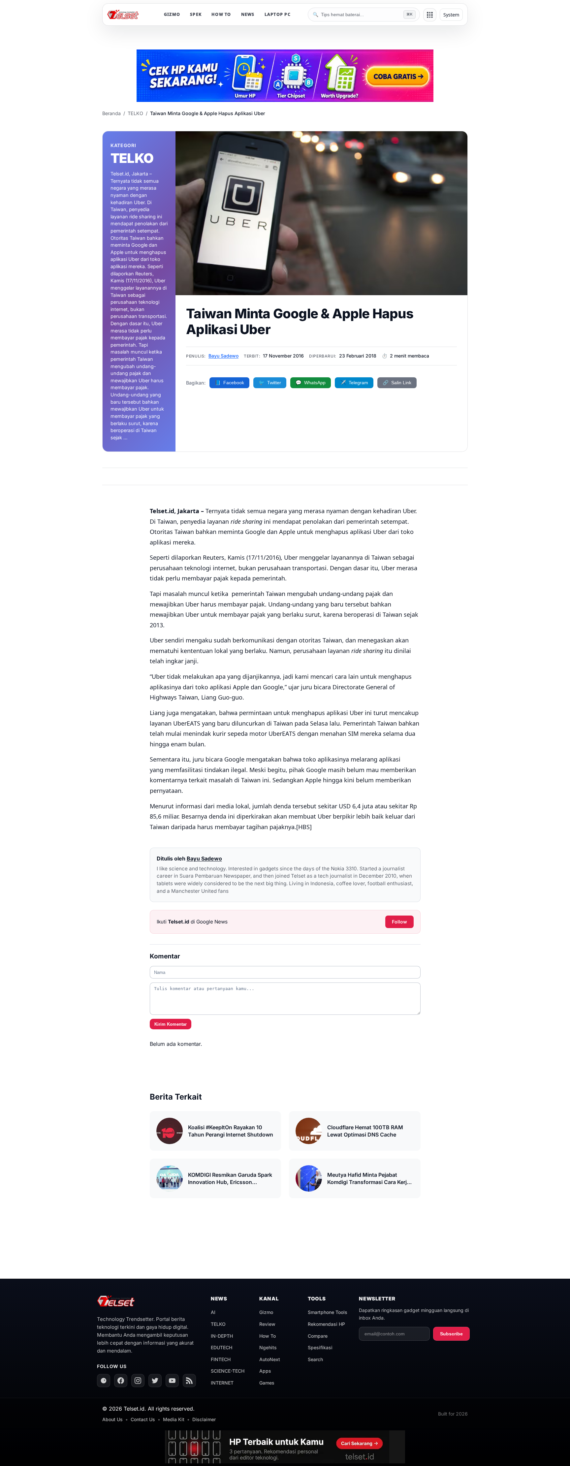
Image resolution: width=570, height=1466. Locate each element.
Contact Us (143, 1419)
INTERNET (222, 1383)
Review (267, 1324)
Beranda (111, 113)
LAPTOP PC (278, 14)
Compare (318, 1336)
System (451, 15)
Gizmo (266, 1312)
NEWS (248, 14)
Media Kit (173, 1419)
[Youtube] (172, 1380)
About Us (112, 1419)
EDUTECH (221, 1347)
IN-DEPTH (222, 1336)
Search (315, 1359)
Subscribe (451, 1333)
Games (266, 1383)
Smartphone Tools (327, 1312)
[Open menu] (429, 14)
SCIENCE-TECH (227, 1371)
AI (213, 1312)
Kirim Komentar (170, 1024)
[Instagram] (137, 1380)
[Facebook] (120, 1380)
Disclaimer (204, 1419)
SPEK (196, 14)
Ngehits (268, 1347)
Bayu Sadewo (223, 356)
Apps (265, 1371)
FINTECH (221, 1359)
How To (267, 1336)
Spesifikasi (320, 1347)
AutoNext (269, 1359)
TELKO (135, 113)
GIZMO (172, 14)
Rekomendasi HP (326, 1324)
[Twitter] (155, 1380)
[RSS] (189, 1380)
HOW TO (221, 14)
